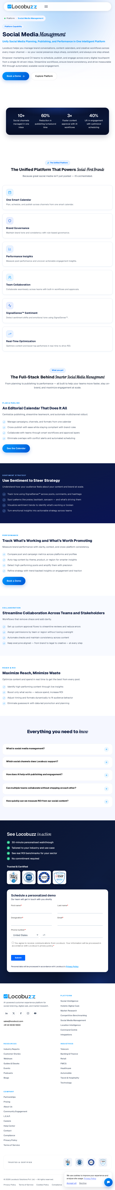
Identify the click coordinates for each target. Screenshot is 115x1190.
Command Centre (68, 1029)
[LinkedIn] (6, 1013)
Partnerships (10, 1097)
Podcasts (8, 1073)
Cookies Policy (42, 1185)
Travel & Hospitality (69, 1077)
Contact (8, 1130)
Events (7, 1068)
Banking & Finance (69, 1053)
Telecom (64, 1049)
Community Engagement (15, 1111)
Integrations (66, 1034)
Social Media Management (73, 1020)
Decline (83, 1183)
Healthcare (65, 1068)
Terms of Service (12, 1145)
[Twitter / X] (13, 1013)
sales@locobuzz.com (13, 1021)
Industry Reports (11, 1049)
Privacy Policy (72, 966)
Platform (11, 18)
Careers (7, 1121)
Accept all (72, 1183)
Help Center (9, 1126)
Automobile (66, 1073)
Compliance (9, 1135)
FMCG (63, 1063)
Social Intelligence (69, 1001)
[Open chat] (108, 1182)
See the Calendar (16, 448)
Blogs (6, 1077)
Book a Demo (14, 76)
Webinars (8, 1058)
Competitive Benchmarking (73, 1015)
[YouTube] (35, 1013)
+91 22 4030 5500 (12, 1025)
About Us (8, 1106)
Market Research (68, 1010)
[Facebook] (21, 1013)
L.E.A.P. (7, 1116)
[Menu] (46, 6)
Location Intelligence (70, 1025)
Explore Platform (44, 76)
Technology (66, 1082)
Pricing (7, 1101)
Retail (63, 1058)
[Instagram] (28, 1013)
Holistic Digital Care (69, 1006)
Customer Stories (12, 1053)
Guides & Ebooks (11, 1063)
